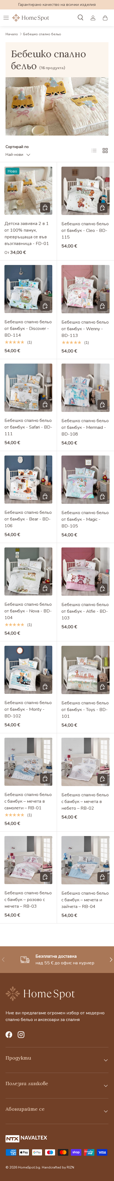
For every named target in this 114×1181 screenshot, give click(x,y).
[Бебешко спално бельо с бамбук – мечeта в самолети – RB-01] (28, 762)
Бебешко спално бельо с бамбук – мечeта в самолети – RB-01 (28, 801)
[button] (105, 18)
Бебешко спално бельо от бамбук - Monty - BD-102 (28, 709)
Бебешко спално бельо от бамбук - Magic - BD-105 (85, 519)
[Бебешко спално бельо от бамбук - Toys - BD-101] (85, 670)
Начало (12, 34)
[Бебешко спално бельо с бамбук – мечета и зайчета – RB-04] (85, 860)
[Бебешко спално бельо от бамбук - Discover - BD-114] (28, 289)
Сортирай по (17, 146)
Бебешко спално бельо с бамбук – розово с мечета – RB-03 (28, 899)
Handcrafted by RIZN (58, 1167)
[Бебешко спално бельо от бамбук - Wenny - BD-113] (85, 289)
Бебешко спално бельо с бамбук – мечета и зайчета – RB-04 (85, 900)
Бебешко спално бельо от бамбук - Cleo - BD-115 (85, 230)
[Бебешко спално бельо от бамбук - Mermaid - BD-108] (85, 388)
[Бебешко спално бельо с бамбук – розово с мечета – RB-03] (28, 860)
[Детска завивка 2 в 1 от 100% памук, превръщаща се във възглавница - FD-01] (28, 191)
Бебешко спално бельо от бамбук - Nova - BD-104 (28, 611)
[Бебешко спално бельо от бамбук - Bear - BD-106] (28, 480)
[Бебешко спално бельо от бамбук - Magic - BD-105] (85, 480)
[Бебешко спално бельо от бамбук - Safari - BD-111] (28, 388)
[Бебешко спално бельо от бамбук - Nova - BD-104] (28, 571)
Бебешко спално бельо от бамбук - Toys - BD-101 (85, 709)
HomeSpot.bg (29, 1167)
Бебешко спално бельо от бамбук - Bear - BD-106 (28, 519)
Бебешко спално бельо (42, 34)
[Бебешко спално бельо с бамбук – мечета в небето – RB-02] (85, 762)
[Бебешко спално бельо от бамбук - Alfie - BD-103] (85, 571)
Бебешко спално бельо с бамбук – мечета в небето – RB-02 (85, 801)
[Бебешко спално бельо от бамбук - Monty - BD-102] (28, 670)
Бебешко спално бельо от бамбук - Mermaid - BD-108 (85, 427)
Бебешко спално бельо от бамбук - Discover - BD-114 (28, 328)
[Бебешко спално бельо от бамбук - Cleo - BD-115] (85, 191)
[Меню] (6, 17)
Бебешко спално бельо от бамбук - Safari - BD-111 (28, 427)
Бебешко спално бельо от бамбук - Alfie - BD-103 (85, 611)
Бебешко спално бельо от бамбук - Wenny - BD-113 (85, 329)
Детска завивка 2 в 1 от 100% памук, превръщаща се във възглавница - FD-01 (26, 234)
